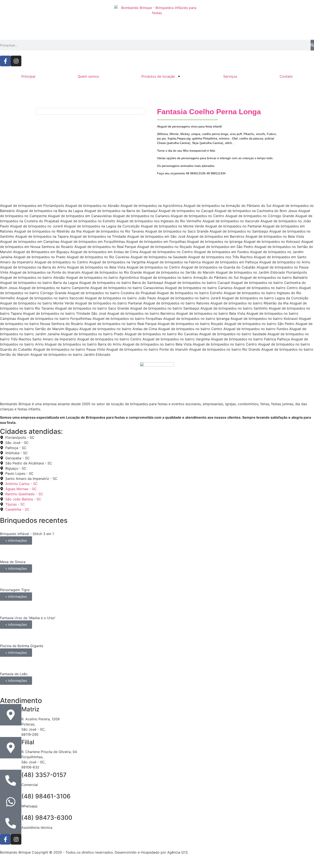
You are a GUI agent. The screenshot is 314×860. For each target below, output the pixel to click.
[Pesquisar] (312, 45)
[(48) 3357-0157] (10, 780)
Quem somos (88, 76)
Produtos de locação (158, 76)
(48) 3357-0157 (43, 774)
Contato (286, 76)
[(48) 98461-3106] (10, 802)
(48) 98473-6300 (46, 817)
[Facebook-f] (5, 61)
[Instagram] (16, 61)
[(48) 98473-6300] (10, 823)
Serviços (230, 76)
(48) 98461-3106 (45, 796)
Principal (28, 76)
